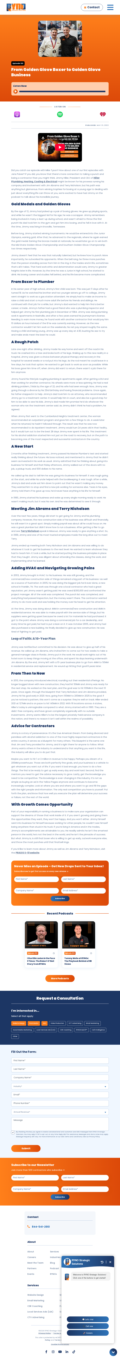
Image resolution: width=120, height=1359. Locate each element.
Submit (26, 1148)
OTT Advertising (75, 1023)
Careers (31, 1257)
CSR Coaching (65, 1030)
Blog (52, 1262)
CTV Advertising (35, 1317)
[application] (60, 91)
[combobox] (60, 1086)
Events (30, 1274)
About (30, 1251)
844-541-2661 (40, 1227)
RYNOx (53, 1274)
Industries (55, 1257)
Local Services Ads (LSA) (45, 1030)
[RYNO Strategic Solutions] (16, 7)
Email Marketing (92, 1023)
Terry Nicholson (30, 531)
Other (15, 1036)
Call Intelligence (98, 1030)
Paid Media (33, 1023)
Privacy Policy (94, 1137)
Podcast (54, 1268)
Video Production (57, 1023)
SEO (44, 1023)
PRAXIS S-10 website (27, 852)
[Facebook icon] (46, 1352)
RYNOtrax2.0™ (81, 1030)
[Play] (15, 91)
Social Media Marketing (22, 1030)
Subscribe (60, 898)
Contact (93, 7)
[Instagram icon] (53, 1352)
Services (54, 1251)
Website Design (19, 1023)
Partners (31, 1268)
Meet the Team (35, 1262)
